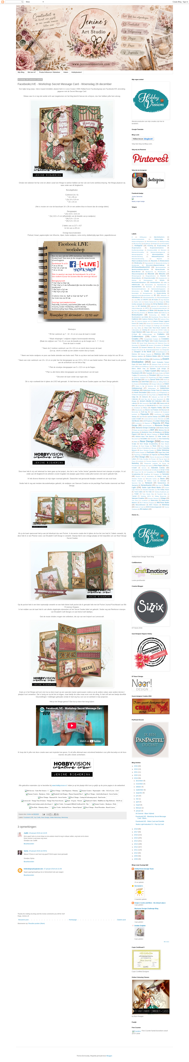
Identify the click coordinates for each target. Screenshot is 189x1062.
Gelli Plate (145, 382)
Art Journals (142, 306)
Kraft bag (144, 412)
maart (138, 805)
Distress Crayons (146, 354)
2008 (136, 859)
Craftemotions (137, 336)
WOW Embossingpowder (154, 507)
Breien (163, 315)
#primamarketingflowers (139, 289)
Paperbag (137, 454)
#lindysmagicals (136, 276)
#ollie (165, 282)
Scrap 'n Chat (165, 470)
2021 (136, 772)
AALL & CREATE (142, 299)
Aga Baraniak (165, 299)
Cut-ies (134, 343)
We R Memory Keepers (147, 502)
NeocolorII (135, 438)
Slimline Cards (151, 480)
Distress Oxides (151, 356)
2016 (136, 835)
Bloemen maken (153, 312)
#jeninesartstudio (161, 267)
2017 (136, 832)
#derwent (163, 250)
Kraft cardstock (155, 412)
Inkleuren (145, 397)
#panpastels (149, 284)
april (137, 802)
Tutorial (134, 496)
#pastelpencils (161, 284)
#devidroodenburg (137, 256)
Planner (152, 457)
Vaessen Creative (138, 498)
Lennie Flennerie (158, 419)
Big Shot (134, 310)
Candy (141, 323)
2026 (136, 766)
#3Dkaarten (143, 237)
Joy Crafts (37, 817)
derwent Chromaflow (155, 345)
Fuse (146, 379)
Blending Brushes (139, 312)
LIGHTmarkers (147, 421)
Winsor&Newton (141, 505)
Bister (152, 310)
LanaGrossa (157, 414)
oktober (139, 787)
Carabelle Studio (158, 323)
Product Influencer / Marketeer (49, 72)
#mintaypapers (148, 280)
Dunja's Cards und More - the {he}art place (150, 903)
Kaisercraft (163, 403)
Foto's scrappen (164, 377)
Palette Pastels (139, 452)
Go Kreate (135, 384)
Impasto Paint (162, 394)
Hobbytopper (152, 388)
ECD (165, 364)
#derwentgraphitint (137, 254)
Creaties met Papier (142, 341)
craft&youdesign (147, 334)
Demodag (135, 345)
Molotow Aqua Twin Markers (145, 436)
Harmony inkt (152, 386)
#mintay (134, 280)
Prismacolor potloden (151, 463)
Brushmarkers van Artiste (140, 317)
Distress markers (137, 356)
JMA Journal (143, 403)
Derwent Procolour (137, 349)
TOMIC (136, 494)
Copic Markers (137, 332)
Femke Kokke (159, 373)
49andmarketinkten (149, 297)
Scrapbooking (136, 474)
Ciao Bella (137, 328)
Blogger (109, 1056)
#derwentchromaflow (138, 252)
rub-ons (144, 467)
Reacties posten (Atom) (36, 923)
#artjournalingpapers (138, 241)
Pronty (164, 463)
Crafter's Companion (158, 336)
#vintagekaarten (147, 293)
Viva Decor (135, 500)
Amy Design (159, 302)
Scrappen (156, 474)
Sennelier (165, 474)
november (139, 784)
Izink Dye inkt (145, 399)
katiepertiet (141, 405)
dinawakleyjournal (161, 351)
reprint (150, 465)
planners (159, 457)
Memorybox (135, 432)
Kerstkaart (137, 407)
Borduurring (152, 315)
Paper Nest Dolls (163, 452)
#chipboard (156, 243)
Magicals (147, 423)
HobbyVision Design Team (151, 390)
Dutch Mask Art (143, 364)
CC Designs (147, 325)
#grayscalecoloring (161, 263)
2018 (136, 829)
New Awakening (164, 438)
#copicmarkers (136, 248)
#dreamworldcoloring (138, 258)
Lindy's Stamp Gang (162, 421)
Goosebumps (144, 384)
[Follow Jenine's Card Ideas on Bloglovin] (143, 140)
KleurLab (164, 410)
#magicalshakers (151, 276)
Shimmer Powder (137, 478)
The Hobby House (163, 489)
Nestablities (144, 438)
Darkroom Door (162, 343)
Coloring (144, 330)
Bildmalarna (143, 310)
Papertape (145, 454)
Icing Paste (152, 394)
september (140, 790)
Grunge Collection (156, 384)
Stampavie (148, 483)
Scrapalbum (150, 472)
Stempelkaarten (146, 485)
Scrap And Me (138, 472)
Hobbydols (163, 386)
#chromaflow (165, 243)
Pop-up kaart (163, 459)
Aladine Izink (138, 302)
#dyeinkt (159, 258)
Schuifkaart (155, 470)
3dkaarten (164, 295)
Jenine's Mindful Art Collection (151, 401)
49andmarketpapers (163, 297)
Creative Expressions (160, 341)
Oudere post (121, 920)
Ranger (143, 465)
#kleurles (162, 274)
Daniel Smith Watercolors (147, 343)
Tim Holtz (149, 492)
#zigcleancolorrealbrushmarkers (141, 295)
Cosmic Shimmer (158, 332)
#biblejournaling (164, 241)
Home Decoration (140, 392)
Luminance (138, 423)
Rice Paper (158, 465)
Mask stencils (138, 430)
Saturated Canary (158, 468)
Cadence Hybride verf (143, 321)
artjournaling (163, 306)
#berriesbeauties (152, 241)
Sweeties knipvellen (149, 489)
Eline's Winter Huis (138, 368)
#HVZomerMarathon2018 (141, 267)
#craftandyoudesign (138, 250)
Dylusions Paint (156, 364)
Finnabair (152, 375)
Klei (167, 408)
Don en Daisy (144, 359)
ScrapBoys (147, 474)
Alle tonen (166, 941)
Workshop (64, 817)
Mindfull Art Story (147, 432)
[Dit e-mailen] (48, 814)
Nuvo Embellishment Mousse (147, 448)
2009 (136, 856)
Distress (134, 354)
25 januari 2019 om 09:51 (38, 851)
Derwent (143, 345)
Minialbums (158, 432)
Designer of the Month (142, 352)
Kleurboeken (139, 410)
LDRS (162, 416)
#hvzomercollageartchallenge (155, 265)
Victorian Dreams (153, 498)
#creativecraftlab (152, 250)
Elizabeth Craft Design (158, 368)
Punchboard (135, 465)
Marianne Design (162, 425)
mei (137, 799)
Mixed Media (164, 434)
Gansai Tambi (155, 379)
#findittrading (138, 263)
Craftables (160, 334)
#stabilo (146, 291)
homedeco (153, 392)
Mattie (146, 430)
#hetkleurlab (135, 265)
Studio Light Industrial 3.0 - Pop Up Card (150, 824)
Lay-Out (142, 416)
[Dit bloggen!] (50, 814)
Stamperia (135, 485)
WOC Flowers (154, 505)
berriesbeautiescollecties (159, 308)
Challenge (157, 325)
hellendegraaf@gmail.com (33, 869)
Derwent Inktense (147, 347)
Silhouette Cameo (151, 478)
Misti (142, 434)
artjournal (153, 306)
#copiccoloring (161, 245)
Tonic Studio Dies (148, 494)
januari (138, 811)
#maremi (163, 276)
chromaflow (165, 325)
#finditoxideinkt (164, 261)
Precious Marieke (151, 461)
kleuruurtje (135, 412)
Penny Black (164, 455)
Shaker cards (161, 476)
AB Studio (155, 299)
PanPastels (151, 452)
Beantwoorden (29, 844)
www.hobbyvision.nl (59, 785)
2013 (136, 844)
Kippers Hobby (156, 408)
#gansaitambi (149, 263)
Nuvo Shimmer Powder (147, 450)
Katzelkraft (150, 405)
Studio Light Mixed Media (151, 487)
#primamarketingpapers (158, 289)
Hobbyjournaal (137, 388)
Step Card (158, 485)
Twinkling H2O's (146, 496)
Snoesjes (163, 480)
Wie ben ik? (32, 72)
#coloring (150, 245)
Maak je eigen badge (138, 201)
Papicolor (154, 454)
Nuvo (154, 446)
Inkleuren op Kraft (157, 397)
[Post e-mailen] (43, 814)
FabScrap (164, 371)
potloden (141, 461)
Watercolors (154, 500)
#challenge (147, 243)
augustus (139, 793)
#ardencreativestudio (138, 239)
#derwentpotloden (157, 254)
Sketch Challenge (137, 480)
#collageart (138, 246)
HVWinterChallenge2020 (139, 394)
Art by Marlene (158, 304)
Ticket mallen (138, 492)
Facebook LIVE (28, 817)
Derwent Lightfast (161, 347)
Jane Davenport (158, 399)
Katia (133, 405)
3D (155, 295)
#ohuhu (162, 280)
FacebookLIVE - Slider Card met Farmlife (150, 821)
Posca (134, 461)
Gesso (154, 381)
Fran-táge (137, 379)
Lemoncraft (147, 419)
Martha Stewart (164, 428)
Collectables (135, 330)
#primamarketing (161, 286)
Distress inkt (159, 354)
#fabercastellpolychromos (140, 261)
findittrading (143, 375)
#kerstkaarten (162, 271)
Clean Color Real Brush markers (155, 328)
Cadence (135, 319)
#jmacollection (136, 271)
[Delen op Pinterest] (57, 814)
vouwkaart (145, 500)
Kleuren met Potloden (152, 410)
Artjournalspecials (137, 308)
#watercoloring (161, 293)
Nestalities (153, 438)
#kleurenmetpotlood (138, 274)
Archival (147, 304)
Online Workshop (55, 817)
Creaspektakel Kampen (151, 339)
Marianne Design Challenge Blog (146, 908)
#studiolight (135, 293)
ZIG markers (144, 509)
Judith (26, 833)
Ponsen (153, 459)
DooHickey (156, 359)
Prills (160, 461)
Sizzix (162, 479)
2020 (136, 775)
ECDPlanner (145, 366)
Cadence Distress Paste (149, 319)
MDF (152, 430)
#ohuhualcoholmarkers (139, 282)
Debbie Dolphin (140, 926)
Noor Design (45, 817)
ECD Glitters (135, 366)
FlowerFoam (152, 377)
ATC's (147, 308)
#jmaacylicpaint (160, 269)
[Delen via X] (52, 814)
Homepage (73, 920)
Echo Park (154, 366)
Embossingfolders (137, 371)
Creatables (165, 339)
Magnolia (156, 423)
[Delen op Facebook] (55, 814)
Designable (165, 349)
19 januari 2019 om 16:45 (38, 833)
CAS (140, 325)
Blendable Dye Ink (163, 310)
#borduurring (137, 243)
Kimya (145, 407)
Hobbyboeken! (76, 72)
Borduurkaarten (137, 315)
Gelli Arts (135, 382)
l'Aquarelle (144, 414)
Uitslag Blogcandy (160, 496)
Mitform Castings (152, 434)
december (139, 781)
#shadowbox (135, 291)
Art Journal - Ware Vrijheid (145, 813)
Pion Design (140, 457)
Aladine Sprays (148, 302)
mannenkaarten (147, 425)
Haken (66, 72)
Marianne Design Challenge (146, 428)
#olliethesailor (136, 284)
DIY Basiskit (165, 356)
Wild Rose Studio (163, 502)
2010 (136, 853)
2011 (136, 850)
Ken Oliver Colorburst (162, 405)
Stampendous (161, 483)
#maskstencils (163, 278)
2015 (136, 838)
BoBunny (164, 312)
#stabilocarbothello (160, 291)
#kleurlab (151, 274)
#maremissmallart (149, 278)
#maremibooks (136, 278)
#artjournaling (159, 239)
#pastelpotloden (137, 286)
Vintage (163, 498)
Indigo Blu (135, 397)
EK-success (163, 366)
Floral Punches (164, 375)
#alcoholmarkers (159, 237)
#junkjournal (149, 271)
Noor (135, 441)
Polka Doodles (143, 459)
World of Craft (139, 507)
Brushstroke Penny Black (159, 317)
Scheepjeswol (136, 470)
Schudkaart (145, 470)
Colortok (152, 330)
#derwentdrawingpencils (158, 252)
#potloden (149, 286)
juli (137, 796)
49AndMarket (136, 297)
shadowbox (150, 476)
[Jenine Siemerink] (133, 199)
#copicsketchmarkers (157, 248)
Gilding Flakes (163, 381)
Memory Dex (163, 430)
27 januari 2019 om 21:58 (53, 869)
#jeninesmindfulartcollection (140, 269)
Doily (135, 359)
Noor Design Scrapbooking (149, 444)
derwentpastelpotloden (153, 349)
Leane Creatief (136, 419)
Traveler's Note (162, 494)
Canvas (148, 323)
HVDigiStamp (163, 392)
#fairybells (154, 261)
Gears (165, 379)
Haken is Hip (140, 386)
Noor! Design (145, 446)
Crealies (135, 339)
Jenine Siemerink (137, 196)
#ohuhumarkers (155, 282)
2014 (136, 841)
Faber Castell (150, 371)
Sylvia (26, 851)
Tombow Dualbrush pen (162, 492)
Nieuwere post (23, 920)
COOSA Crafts (162, 330)
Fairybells (149, 373)
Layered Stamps (152, 416)
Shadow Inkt (139, 476)
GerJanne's (138, 886)
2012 (136, 847)
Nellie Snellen (162, 436)
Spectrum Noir (136, 483)
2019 (136, 778)
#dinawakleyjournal (158, 256)
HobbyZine (165, 390)
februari (139, 808)
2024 (136, 769)
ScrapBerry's (161, 472)
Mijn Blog (21, 72)
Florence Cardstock (140, 377)
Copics (148, 332)
